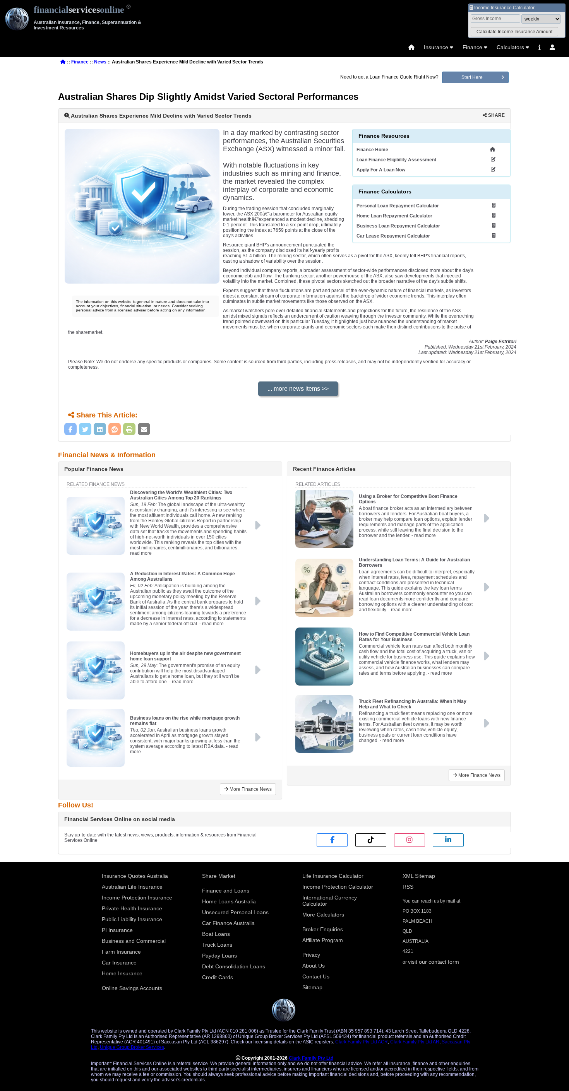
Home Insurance (122, 973)
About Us (313, 966)
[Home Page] (411, 47)
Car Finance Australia (228, 923)
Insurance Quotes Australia (135, 876)
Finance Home (372, 149)
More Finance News (250, 789)
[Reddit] (114, 429)
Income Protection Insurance (137, 897)
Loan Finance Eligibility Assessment (396, 159)
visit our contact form (433, 962)
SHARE (496, 115)
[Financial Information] (539, 47)
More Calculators (323, 914)
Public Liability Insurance (132, 919)
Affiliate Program (322, 940)
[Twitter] (85, 429)
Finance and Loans (225, 891)
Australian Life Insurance (132, 887)
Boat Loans (216, 934)
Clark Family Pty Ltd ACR (361, 1042)
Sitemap (312, 987)
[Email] (144, 429)
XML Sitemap (419, 876)
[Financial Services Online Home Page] (63, 62)
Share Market (218, 876)
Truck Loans (217, 945)
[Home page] (411, 47)
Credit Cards (217, 977)
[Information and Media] (539, 47)
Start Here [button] (472, 77)
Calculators (510, 47)
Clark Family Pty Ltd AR (414, 1042)
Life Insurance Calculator (332, 876)
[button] (514, 31)
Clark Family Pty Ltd (311, 1058)
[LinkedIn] (100, 429)
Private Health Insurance (132, 908)
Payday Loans (219, 955)
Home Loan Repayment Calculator (394, 216)
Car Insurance (119, 962)
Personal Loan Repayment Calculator (397, 206)
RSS (408, 887)
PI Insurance (117, 930)
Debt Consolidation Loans (233, 966)
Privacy (311, 955)
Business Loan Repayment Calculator (398, 226)
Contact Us (315, 976)
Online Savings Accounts (132, 988)
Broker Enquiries (322, 929)
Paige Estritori (500, 341)
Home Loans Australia (229, 901)
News (100, 62)
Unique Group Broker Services (132, 1047)
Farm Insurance (121, 952)
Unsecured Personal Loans (235, 912)
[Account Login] (552, 47)
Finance (472, 47)
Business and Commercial (134, 941)
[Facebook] (70, 429)
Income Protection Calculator (337, 887)
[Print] (129, 429)
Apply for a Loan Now (380, 170)
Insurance (436, 47)
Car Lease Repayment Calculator (393, 236)
